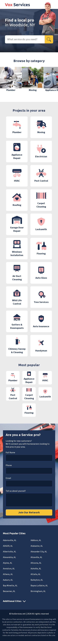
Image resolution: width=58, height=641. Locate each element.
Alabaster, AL (37, 545)
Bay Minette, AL (10, 585)
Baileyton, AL (37, 579)
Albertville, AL (9, 551)
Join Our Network (29, 512)
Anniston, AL (9, 568)
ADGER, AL (8, 545)
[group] (11, 79)
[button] (52, 81)
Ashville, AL (36, 568)
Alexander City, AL (39, 551)
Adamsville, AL (9, 540)
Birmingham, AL (38, 591)
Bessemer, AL (9, 591)
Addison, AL (36, 540)
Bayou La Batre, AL (39, 585)
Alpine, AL (7, 562)
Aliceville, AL (36, 557)
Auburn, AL (8, 579)
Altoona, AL (36, 562)
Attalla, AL (35, 574)
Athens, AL (8, 574)
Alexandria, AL (9, 557)
